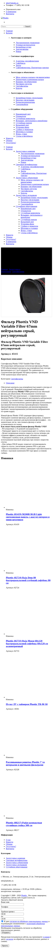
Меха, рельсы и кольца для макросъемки (33, 77)
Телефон (9, 5)
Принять (5, 946)
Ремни (18, 51)
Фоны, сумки (21, 134)
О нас (8, 840)
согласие (9, 939)
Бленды (19, 88)
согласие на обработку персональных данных (29, 921)
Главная (9, 31)
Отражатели (21, 116)
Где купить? (11, 143)
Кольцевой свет (22, 125)
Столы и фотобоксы (24, 136)
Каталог (9, 33)
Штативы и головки (24, 132)
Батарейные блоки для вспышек (29, 98)
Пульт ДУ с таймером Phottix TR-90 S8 (27, 704)
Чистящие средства (24, 84)
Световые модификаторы (26, 164)
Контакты (10, 14)
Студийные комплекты (25, 118)
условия (46, 937)
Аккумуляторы (22, 49)
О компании (11, 12)
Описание (10, 383)
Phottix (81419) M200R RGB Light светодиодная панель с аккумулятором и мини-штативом (28, 517)
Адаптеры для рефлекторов (27, 61)
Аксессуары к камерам (25, 151)
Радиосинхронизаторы (25, 102)
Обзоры (9, 140)
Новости (9, 138)
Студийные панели (24, 123)
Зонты (18, 65)
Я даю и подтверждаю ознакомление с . (25, 923)
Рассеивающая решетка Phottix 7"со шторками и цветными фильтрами (25, 763)
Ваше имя (5, 902)
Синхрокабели (22, 104)
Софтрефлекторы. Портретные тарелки (32, 68)
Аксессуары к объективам (27, 178)
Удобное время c (8, 912)
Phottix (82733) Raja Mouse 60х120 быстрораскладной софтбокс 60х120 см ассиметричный (27, 644)
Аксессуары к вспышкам (26, 195)
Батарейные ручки (23, 47)
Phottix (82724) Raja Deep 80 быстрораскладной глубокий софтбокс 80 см (28, 580)
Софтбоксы (20, 63)
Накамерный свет (23, 114)
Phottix (24, 895)
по (2, 916)
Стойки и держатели (24, 129)
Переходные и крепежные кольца (30, 79)
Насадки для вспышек (25, 100)
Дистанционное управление (28, 43)
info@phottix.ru (12, 3)
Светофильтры (22, 86)
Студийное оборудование (26, 206)
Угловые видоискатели (25, 45)
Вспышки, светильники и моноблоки (31, 121)
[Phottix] (5, 18)
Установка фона (22, 127)
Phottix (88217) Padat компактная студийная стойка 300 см (24, 824)
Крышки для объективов (26, 82)
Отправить (6, 933)
